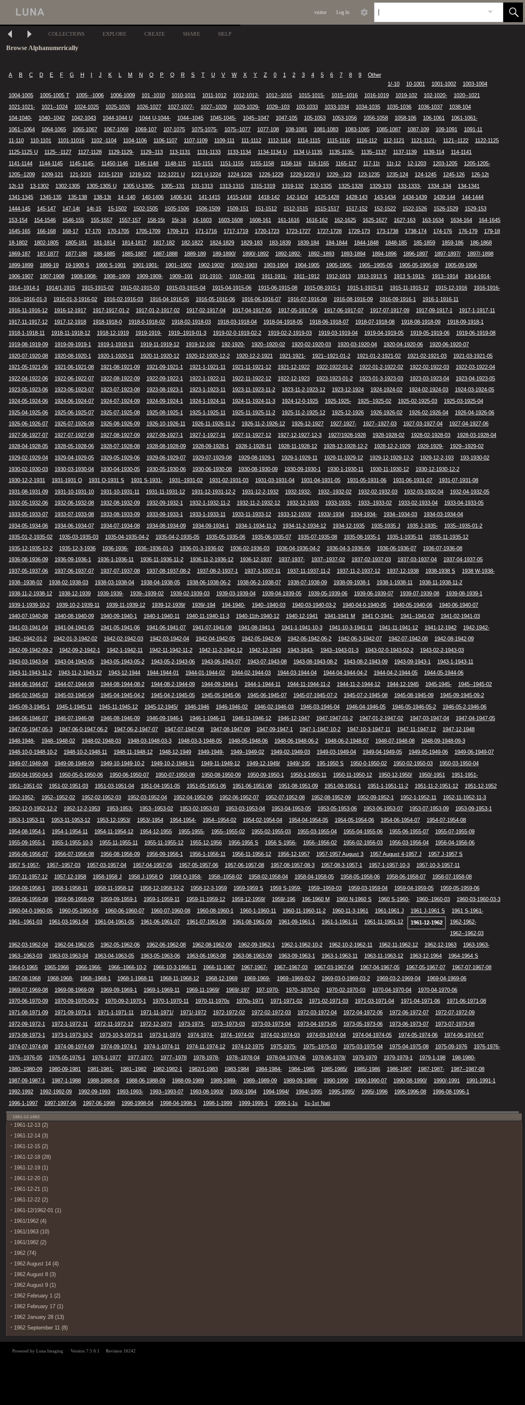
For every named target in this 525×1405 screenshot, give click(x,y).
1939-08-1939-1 (464, 593)
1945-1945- (438, 684)
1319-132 (293, 186)
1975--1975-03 (320, 1046)
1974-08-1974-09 (74, 1046)
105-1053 (315, 118)
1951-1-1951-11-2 (388, 786)
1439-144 (444, 197)
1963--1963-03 (25, 956)
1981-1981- (100, 1069)
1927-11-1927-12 (251, 435)
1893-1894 (353, 254)
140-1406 (153, 197)
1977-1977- (141, 1058)
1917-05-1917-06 (297, 310)
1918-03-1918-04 (237, 322)
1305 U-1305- (139, 186)
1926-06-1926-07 (28, 424)
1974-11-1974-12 (205, 1046)
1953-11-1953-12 (70, 820)
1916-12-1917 (70, 310)
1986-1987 (399, 1069)
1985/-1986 (367, 1069)
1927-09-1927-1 (164, 435)
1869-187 (19, 254)
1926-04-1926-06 (474, 413)
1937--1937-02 (328, 559)
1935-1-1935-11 (405, 537)
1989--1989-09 (260, 1081)
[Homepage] (154, 12)
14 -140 (126, 197)
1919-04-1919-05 (384, 333)
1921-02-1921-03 (427, 356)
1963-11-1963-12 (383, 956)
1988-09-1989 (188, 1081)
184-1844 (336, 243)
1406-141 (181, 197)
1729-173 (359, 231)
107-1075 (174, 129)
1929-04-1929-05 (74, 458)
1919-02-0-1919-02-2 (237, 333)
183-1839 (280, 243)
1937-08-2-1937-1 (217, 571)
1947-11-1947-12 (416, 729)
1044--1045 (190, 118)
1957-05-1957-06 (198, 865)
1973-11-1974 (165, 1035)
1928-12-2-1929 (392, 446)
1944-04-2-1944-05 (396, 673)
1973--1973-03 (228, 1024)
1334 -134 (439, 186)
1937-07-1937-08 (120, 571)
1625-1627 (375, 220)
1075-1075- (205, 129)
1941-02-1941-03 (460, 616)
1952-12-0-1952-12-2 (33, 808)
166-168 (46, 231)
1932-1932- (298, 492)
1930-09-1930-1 (302, 469)
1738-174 (416, 231)
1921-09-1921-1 (164, 367)
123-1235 (369, 175)
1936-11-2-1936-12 (211, 559)
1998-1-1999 (217, 1103)
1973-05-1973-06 (363, 1024)
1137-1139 (405, 152)
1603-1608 (230, 220)
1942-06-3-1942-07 (360, 639)
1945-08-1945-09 (414, 695)
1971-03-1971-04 (374, 1001)
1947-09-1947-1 (274, 729)
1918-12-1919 (113, 333)
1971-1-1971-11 (116, 1012)
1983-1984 (236, 1069)
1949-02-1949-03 (290, 752)
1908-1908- (84, 276)
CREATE (154, 34)
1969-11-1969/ (202, 990)
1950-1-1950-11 (308, 775)
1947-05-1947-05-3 (30, 729)
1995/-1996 (374, 1092)
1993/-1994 (243, 1092)
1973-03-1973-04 (271, 1024)
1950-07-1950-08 (175, 775)
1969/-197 (237, 990)
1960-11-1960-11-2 (304, 911)
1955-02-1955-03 (271, 831)
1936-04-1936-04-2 (298, 548)
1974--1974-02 (237, 1035)
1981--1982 (133, 1069)
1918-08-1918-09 (421, 322)
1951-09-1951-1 (342, 786)
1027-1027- (181, 107)
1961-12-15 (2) (31, 1146)
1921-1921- (292, 356)
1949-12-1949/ (263, 763)
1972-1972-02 (229, 1012)
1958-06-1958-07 (406, 877)
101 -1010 (153, 95)
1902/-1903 (244, 265)
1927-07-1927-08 (74, 435)
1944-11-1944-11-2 (308, 684)
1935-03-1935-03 (78, 537)
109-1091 (446, 129)
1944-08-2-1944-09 (173, 684)
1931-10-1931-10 (74, 492)
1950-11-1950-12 (352, 775)
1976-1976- (487, 1046)
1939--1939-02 (147, 593)
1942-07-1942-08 (408, 639)
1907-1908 (52, 276)
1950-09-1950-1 (265, 775)
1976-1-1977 (106, 1058)
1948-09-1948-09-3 (443, 741)
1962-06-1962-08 (166, 945)
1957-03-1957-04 (106, 865)
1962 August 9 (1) (35, 1285)
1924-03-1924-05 (474, 390)
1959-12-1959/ (248, 899)
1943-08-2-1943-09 (366, 662)
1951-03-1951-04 (114, 786)
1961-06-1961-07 (160, 922)
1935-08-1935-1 (362, 537)
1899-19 (49, 265)
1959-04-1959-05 (414, 888)
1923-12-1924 (348, 390)
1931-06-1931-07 (412, 480)
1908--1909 (117, 276)
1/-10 (393, 84)
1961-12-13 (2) (31, 1125)
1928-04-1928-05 (28, 446)
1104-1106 (135, 140)
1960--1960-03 (433, 899)
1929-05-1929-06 (120, 458)
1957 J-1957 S (445, 854)
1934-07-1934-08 (120, 526)
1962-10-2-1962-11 (350, 945)
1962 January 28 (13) (39, 1317)
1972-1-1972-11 (70, 1024)
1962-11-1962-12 (398, 945)
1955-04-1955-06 (363, 831)
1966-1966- (88, 967)
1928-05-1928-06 (74, 446)
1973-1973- (191, 1024)
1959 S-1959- (285, 888)
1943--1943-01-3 (339, 650)
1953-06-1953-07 (383, 808)
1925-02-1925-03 (417, 401)
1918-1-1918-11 (27, 333)
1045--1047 (256, 118)
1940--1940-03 (268, 605)
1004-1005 (21, 95)
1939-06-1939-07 (373, 593)
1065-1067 (85, 129)
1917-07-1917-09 (389, 310)
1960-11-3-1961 (350, 911)
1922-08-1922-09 (120, 378)
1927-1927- (343, 424)
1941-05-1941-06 (120, 628)
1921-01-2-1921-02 (379, 356)
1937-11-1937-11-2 (308, 571)
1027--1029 (214, 107)
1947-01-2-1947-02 (381, 718)
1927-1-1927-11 (207, 435)
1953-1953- (120, 808)
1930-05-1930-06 (166, 469)
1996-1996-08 (410, 1092)
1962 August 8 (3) (35, 1274)
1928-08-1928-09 (166, 446)
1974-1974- (200, 1035)
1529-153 (475, 209)
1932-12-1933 (303, 503)
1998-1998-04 (137, 1103)
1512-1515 (295, 209)
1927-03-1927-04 (423, 424)
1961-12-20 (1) (31, 1178)
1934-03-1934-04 (443, 514)
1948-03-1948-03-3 (149, 741)
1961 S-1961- (467, 911)
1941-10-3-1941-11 (350, 628)
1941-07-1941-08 (212, 628)
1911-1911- (274, 276)
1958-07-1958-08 (452, 877)
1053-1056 (344, 118)
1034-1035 (368, 107)
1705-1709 (148, 231)
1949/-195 (298, 763)
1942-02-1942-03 (123, 639)
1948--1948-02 (58, 741)
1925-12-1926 (348, 413)
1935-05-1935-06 (225, 537)
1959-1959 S (248, 888)
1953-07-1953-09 (429, 808)
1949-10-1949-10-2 (122, 763)
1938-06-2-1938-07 (259, 582)
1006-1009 (122, 95)
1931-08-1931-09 (28, 492)
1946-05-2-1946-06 (464, 707)
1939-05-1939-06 (327, 593)
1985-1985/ (334, 1069)
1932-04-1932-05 (469, 492)
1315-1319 (263, 186)
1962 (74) (25, 1253)
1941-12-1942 (441, 628)
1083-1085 (357, 129)
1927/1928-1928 (347, 435)
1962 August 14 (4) (36, 1264)
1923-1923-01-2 (334, 378)
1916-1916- (487, 288)
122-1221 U (171, 175)
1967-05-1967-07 (425, 967)
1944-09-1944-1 (219, 684)
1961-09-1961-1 (296, 922)
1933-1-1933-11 (207, 514)
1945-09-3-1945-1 (29, 707)
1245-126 (454, 175)
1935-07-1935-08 (317, 537)
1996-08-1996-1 (451, 1092)
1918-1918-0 (107, 322)
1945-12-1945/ (161, 707)
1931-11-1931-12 (165, 492)
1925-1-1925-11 (207, 413)
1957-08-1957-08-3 (293, 865)
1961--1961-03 (25, 922)
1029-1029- (246, 107)
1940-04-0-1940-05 (364, 605)
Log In (342, 12)
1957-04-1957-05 (152, 865)
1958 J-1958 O (145, 877)
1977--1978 (173, 1058)
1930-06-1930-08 (212, 469)
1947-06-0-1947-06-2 (83, 729)
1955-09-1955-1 (27, 843)
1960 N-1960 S (354, 899)
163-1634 (433, 220)
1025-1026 (117, 107)
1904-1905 (307, 265)
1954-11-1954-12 (113, 831)
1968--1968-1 (95, 978)
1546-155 (73, 220)
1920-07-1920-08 (28, 356)
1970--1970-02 (303, 990)
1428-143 (357, 197)
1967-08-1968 (25, 978)
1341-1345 (21, 197)
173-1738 (387, 231)
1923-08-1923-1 (164, 390)
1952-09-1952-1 (375, 797)
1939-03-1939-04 (236, 593)
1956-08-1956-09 (120, 854)
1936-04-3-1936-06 (348, 548)
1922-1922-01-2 (334, 367)
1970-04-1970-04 (391, 990)
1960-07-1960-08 (170, 911)
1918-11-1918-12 (70, 333)
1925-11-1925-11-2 (253, 413)
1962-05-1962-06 (120, 945)
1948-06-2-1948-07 (347, 741)
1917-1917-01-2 (111, 310)
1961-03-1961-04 (68, 922)
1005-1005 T (54, 95)
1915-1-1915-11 (365, 288)
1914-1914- (478, 276)
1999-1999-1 (253, 1103)
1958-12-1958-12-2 (162, 888)
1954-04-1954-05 (308, 820)
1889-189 (195, 254)
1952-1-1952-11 (418, 797)
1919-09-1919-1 (73, 344)
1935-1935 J (385, 526)
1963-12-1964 (426, 956)
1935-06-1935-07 (271, 537)
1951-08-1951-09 (298, 786)
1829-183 (251, 243)
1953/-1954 (150, 820)
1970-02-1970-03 (345, 990)
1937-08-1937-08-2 (168, 571)
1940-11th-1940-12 (257, 616)
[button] (513, 12)
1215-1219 (110, 175)
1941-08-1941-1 (256, 628)
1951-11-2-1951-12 (436, 786)
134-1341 (468, 186)
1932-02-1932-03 (377, 492)
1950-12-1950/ (395, 775)
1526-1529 (446, 209)
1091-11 (473, 129)
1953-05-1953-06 (337, 808)
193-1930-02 (474, 458)
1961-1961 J (389, 911)
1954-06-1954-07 (400, 820)
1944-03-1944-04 (297, 673)
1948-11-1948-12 (133, 752)
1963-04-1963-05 (114, 956)
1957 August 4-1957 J (396, 854)
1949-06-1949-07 (474, 752)
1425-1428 (327, 197)
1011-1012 (214, 95)
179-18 (492, 231)
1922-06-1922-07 (74, 378)
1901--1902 (178, 265)
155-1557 (101, 220)
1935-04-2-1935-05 (177, 537)
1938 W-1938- (478, 571)
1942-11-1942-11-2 (170, 650)
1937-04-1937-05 (463, 559)
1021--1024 (54, 107)
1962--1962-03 (467, 933)
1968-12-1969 (221, 978)
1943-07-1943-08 (267, 662)
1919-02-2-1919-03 (290, 333)
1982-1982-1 (167, 1069)
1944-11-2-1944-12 (358, 684)
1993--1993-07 (166, 1092)
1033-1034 (336, 107)
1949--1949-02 (247, 752)
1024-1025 (86, 107)
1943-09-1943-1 (412, 662)
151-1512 (266, 209)
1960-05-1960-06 (78, 911)
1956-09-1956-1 (164, 854)
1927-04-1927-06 (468, 424)
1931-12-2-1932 (260, 492)
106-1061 (434, 118)
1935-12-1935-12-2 (30, 548)
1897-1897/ (447, 254)
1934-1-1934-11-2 (255, 526)
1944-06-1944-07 (28, 684)
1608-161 (260, 220)
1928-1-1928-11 (253, 446)
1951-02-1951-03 (68, 786)
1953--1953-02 (156, 808)
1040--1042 (52, 118)
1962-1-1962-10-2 (301, 945)
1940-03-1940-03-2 (314, 605)
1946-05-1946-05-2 (414, 707)
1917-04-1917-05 (252, 310)
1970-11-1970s (212, 1001)
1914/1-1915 (60, 288)
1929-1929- (430, 446)
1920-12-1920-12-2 (208, 356)
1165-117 (346, 163)
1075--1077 (237, 129)
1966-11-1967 (219, 967)
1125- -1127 (57, 152)
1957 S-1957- (24, 865)
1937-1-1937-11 (262, 571)
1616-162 (317, 220)
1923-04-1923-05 (475, 378)
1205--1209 (22, 175)
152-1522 (385, 209)
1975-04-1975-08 (409, 1046)
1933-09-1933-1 (164, 514)
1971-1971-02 (286, 1001)
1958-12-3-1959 (208, 888)
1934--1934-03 (400, 514)
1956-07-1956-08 (74, 854)
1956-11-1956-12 (251, 854)
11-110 (16, 140)
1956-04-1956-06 (455, 843)
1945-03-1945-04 (74, 695)
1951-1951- (465, 775)
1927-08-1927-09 (120, 435)
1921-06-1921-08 (74, 367)
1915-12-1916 (451, 288)
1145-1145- (82, 163)
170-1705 (118, 231)
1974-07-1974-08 (28, 1046)
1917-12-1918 (70, 322)
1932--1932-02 (335, 492)
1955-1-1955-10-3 (72, 843)
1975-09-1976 (451, 1046)
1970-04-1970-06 (437, 990)
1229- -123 (339, 175)
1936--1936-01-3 (154, 548)
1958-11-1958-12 (113, 888)
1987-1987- (431, 1069)
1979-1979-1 (398, 1058)
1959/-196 (283, 899)
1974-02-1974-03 (280, 1035)
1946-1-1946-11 (207, 718)
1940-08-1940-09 (74, 616)
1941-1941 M (339, 616)
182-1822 (192, 243)
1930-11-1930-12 (389, 469)
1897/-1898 (480, 254)
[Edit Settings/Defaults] (364, 12)
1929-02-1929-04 (28, 458)
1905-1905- (339, 265)
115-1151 (202, 163)
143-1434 (385, 197)
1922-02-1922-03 (429, 367)
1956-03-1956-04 (409, 843)
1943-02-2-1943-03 (442, 650)
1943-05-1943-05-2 (122, 662)
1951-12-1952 (481, 786)
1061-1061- (464, 118)
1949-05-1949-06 (428, 752)
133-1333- (409, 186)
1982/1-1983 (203, 1069)
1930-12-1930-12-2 (437, 469)
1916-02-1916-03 (123, 299)
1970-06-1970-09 (28, 1001)
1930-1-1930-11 (345, 469)
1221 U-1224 (206, 175)
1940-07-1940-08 (28, 616)
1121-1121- (423, 140)
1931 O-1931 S (106, 480)
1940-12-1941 (302, 616)
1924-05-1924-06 (28, 401)
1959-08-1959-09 (74, 899)
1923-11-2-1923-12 (303, 390)
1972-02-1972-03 (271, 1012)
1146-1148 (146, 163)
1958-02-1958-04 (268, 877)
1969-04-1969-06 (446, 978)
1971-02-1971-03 (328, 1001)
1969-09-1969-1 (118, 990)
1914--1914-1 (24, 288)
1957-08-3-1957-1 (341, 865)
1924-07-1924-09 (120, 401)
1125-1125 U (23, 152)
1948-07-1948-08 (395, 741)
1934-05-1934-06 (28, 526)
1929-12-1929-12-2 (391, 458)
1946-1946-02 (232, 707)
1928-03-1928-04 (476, 435)
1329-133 (380, 186)
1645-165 (19, 231)
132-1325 (321, 186)
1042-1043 (83, 118)
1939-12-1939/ (168, 605)
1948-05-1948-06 (248, 741)
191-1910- (211, 276)
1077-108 (268, 129)
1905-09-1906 (461, 265)
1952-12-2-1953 (82, 808)
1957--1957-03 (63, 865)
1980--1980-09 (25, 1069)
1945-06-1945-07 (267, 695)
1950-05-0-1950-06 (81, 775)
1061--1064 (22, 129)
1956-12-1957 (294, 854)
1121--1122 (455, 140)
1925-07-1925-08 (120, 413)
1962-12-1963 (441, 945)
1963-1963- (476, 945)
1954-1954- (183, 820)
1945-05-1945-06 (221, 695)
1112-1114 (279, 140)
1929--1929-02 (467, 446)
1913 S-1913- (409, 276)
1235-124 (397, 175)
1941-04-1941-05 (74, 628)
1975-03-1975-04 (363, 1046)
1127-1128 (90, 152)
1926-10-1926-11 (165, 424)
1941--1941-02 (417, 616)
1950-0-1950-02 (368, 763)
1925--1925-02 (374, 401)
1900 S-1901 (111, 265)
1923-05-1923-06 (28, 390)
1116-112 (366, 140)
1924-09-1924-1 (164, 401)
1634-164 (461, 220)
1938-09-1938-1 (351, 582)
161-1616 (288, 220)
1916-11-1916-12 (28, 310)
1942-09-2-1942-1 (79, 650)
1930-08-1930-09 (258, 469)
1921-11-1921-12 (251, 367)
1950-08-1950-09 (221, 775)
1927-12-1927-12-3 (300, 435)
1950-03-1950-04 (459, 763)
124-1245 (425, 175)
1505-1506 (176, 209)
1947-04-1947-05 (475, 718)
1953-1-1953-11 (27, 820)
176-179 (468, 231)
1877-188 (76, 254)
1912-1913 (338, 276)
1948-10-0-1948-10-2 (33, 752)
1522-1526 (414, 209)
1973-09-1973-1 (27, 1035)
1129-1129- (121, 152)
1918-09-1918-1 (465, 322)
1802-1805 (46, 243)
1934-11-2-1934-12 (304, 526)
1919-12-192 (200, 344)
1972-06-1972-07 (409, 1012)
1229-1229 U (305, 175)
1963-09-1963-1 (296, 956)
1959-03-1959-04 (368, 888)
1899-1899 (21, 265)
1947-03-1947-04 (429, 718)
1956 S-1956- (281, 843)
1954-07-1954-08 (446, 820)
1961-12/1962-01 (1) (37, 1210)
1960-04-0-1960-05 (30, 911)
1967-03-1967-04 (334, 967)
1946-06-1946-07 (28, 718)
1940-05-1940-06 (412, 605)
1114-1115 (308, 140)
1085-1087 (388, 129)
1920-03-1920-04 (357, 344)
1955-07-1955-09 (455, 831)
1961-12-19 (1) (31, 1168)
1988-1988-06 (103, 1081)
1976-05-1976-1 (67, 1058)
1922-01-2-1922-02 (381, 367)
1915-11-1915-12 (409, 288)
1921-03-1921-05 (473, 356)
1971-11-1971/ (156, 1012)
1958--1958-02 (225, 877)
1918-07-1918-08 (375, 322)
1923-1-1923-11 (207, 390)
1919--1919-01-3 (187, 333)
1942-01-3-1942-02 (75, 639)
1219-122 (140, 175)
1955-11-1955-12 (163, 843)
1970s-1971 (250, 1001)
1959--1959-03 (325, 888)
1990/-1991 (447, 1081)
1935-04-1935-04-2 (127, 537)
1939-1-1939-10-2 (29, 605)
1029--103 (278, 107)
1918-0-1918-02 (146, 322)
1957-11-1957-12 (28, 877)
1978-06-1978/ (329, 1058)
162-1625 (345, 220)
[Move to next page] (29, 35)
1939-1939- (110, 593)
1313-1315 (231, 186)
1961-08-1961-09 (252, 922)
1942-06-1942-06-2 (309, 639)
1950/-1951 (432, 775)
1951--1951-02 (25, 786)
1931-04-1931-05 (320, 480)
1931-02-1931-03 (229, 480)
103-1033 (307, 107)
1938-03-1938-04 (114, 582)
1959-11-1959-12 (205, 899)
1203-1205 (445, 163)
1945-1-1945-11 (74, 707)
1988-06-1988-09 (145, 1081)
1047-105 (286, 118)
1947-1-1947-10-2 (319, 729)
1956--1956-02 (320, 843)
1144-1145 (51, 163)
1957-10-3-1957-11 (438, 865)
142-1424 (297, 197)
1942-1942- (476, 628)
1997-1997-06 (60, 1103)
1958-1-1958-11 (70, 888)
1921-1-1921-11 (207, 367)
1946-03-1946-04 (320, 707)
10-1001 (415, 84)
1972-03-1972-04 (317, 1012)
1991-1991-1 (480, 1081)
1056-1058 (375, 118)
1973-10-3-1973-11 (121, 1035)
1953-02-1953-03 (199, 808)
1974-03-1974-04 (326, 1035)
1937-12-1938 (403, 571)
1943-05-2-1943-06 (173, 662)
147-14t (71, 209)
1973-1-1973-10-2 (72, 1035)
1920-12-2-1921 (254, 356)
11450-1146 (114, 163)
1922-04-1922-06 (28, 378)
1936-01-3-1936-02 (202, 548)
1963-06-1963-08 (206, 956)
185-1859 (424, 243)
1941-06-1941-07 (166, 628)
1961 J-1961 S (428, 911)
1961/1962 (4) (30, 1221)
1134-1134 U (272, 152)
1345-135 (51, 197)
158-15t (156, 220)
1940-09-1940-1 (118, 616)
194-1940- (233, 605)
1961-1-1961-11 (340, 922)
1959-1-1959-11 (162, 899)
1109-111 (224, 140)
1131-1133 (209, 152)
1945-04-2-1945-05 (173, 695)
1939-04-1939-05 (281, 593)
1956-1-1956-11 (207, 854)
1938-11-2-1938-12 (30, 593)
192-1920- (233, 344)
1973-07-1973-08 (455, 1024)
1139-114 (433, 152)
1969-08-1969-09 (74, 990)
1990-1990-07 (371, 1081)
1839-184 (308, 243)
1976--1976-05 (25, 1058)
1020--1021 (467, 95)
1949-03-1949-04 (336, 752)
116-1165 (318, 163)
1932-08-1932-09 (120, 503)
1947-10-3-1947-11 (368, 729)
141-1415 (209, 197)
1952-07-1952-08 (285, 797)
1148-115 (175, 163)
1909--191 (181, 276)
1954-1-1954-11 (70, 831)
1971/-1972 (193, 1012)
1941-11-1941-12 (398, 628)
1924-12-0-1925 (300, 401)
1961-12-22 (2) (31, 1200)
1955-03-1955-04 (317, 831)
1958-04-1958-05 (314, 877)
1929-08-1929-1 (256, 458)
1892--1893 (321, 254)
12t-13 (16, 186)
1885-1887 (134, 254)
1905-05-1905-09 (418, 265)
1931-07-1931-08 (458, 480)
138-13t (102, 197)
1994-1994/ (276, 1092)
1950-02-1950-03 (413, 763)
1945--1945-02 (475, 684)
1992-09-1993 (94, 1092)
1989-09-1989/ (300, 1081)
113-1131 (179, 152)
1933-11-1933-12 (251, 514)
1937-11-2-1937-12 (358, 571)
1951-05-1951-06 (206, 786)
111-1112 (251, 140)
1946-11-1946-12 (251, 718)
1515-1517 (327, 209)
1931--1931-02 (186, 480)
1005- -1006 (90, 95)
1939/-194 (203, 605)
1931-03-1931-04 (274, 480)
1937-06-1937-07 (74, 571)
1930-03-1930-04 (74, 469)
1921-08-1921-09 (120, 367)
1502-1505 (145, 209)
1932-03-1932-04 (423, 492)
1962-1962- (463, 922)
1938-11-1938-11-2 (440, 582)
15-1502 (117, 209)
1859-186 (452, 243)
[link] (490, 12)
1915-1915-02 (98, 288)
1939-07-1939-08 (419, 593)
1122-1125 (487, 140)
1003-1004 (475, 84)
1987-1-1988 (66, 1081)
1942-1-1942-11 (125, 650)
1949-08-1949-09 (74, 763)
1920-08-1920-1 (73, 356)
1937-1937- (291, 559)
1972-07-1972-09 (455, 1012)
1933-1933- (338, 503)
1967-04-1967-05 (379, 967)
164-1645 (489, 220)
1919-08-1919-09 (28, 344)
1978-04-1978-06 (286, 1058)
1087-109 (418, 129)
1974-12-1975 (248, 1046)
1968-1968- (60, 978)
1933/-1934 (331, 514)
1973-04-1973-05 (317, 1024)
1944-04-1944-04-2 (345, 673)
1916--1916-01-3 (28, 299)
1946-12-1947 (294, 718)
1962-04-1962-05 (74, 945)
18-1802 (18, 243)
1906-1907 (21, 276)
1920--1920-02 (268, 344)
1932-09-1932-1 (164, 503)
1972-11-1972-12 (113, 1024)
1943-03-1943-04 (28, 662)
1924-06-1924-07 (74, 401)
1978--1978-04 (243, 1058)
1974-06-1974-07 (464, 1035)
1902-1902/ (211, 265)
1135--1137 (373, 152)
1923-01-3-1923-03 (381, 378)
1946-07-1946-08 (74, 718)
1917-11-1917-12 (28, 322)
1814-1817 (134, 243)
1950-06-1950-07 (129, 775)
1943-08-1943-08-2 (315, 662)
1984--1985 (301, 1069)
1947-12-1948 (459, 729)
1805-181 (76, 243)
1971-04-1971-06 (420, 1001)
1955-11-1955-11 (118, 843)
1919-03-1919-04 (338, 333)
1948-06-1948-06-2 (296, 741)
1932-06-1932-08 (74, 503)
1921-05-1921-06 (28, 367)
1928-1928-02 (388, 435)
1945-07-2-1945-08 (366, 695)
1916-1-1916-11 (440, 299)
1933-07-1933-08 (74, 514)
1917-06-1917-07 (343, 310)
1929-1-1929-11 (299, 458)
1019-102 (406, 95)
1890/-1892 (255, 254)
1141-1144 (20, 163)
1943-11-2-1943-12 (80, 673)
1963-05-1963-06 (160, 956)
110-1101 (40, 140)
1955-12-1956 (206, 843)
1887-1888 (165, 254)
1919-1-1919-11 (116, 344)
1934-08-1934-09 (166, 526)
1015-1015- (312, 95)
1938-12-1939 (75, 593)
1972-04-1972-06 (363, 1012)
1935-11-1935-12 (448, 537)
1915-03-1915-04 (185, 288)
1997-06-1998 (99, 1103)
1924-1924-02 (386, 390)
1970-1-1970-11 (171, 1001)
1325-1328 (350, 186)
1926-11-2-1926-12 (263, 424)
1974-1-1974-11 (162, 1046)
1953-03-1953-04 (245, 808)
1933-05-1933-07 (28, 514)
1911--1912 (307, 276)
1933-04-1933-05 (464, 503)
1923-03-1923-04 (429, 378)
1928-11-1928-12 (297, 446)
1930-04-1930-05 (120, 469)
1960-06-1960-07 (124, 911)
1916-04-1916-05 (169, 299)
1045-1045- (223, 118)
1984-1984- (269, 1069)
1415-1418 (239, 197)
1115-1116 (338, 140)
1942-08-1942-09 (454, 639)
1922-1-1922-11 (207, 378)
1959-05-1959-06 (459, 888)
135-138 (77, 197)
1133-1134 (239, 152)
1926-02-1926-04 (428, 413)
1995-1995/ (342, 1092)
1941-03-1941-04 (28, 628)
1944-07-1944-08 (74, 684)
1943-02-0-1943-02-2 (389, 650)
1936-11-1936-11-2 (161, 559)
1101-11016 (71, 140)
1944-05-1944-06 (443, 673)
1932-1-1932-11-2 (209, 503)
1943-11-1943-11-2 (30, 673)
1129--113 (151, 152)
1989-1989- (223, 1081)
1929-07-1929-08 (212, 458)
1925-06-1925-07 (74, 413)
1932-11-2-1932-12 (258, 503)
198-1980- (463, 1058)
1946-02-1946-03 (274, 707)
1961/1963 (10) (31, 1232)
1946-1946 (197, 707)
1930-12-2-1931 (27, 480)
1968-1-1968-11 (135, 978)
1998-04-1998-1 (178, 1103)
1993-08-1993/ (207, 1092)
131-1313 (202, 186)
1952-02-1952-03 (101, 797)
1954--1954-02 (219, 820)
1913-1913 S (372, 276)
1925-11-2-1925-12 (303, 413)
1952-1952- (22, 797)
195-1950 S (330, 763)
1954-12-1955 (156, 831)
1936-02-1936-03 (249, 548)
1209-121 (52, 175)
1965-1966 (56, 967)
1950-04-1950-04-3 (30, 775)
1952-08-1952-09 (331, 797)
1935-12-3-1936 (77, 548)
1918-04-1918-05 (283, 322)
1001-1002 (443, 84)
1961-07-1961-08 (206, 922)
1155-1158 (262, 163)
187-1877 (48, 254)
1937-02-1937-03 (371, 559)
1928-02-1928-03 (430, 435)
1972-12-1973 (156, 1024)
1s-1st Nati (317, 1103)
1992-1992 (21, 1092)
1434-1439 (414, 197)
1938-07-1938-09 (307, 582)
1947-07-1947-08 (184, 729)
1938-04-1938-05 (160, 582)
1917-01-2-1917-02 (158, 310)
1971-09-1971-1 (73, 1012)
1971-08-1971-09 (28, 1012)
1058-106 (405, 118)
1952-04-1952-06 (193, 797)
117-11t (371, 163)
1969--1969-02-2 (296, 978)
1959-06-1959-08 (28, 899)
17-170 (93, 231)
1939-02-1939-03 (190, 593)
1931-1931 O (67, 480)
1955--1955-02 (228, 831)
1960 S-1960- (394, 899)
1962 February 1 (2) (37, 1296)
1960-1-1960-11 (258, 911)
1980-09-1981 (65, 1069)
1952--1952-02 (58, 797)
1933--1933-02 (375, 503)
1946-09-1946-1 (164, 718)
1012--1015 (279, 95)
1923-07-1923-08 (120, 390)
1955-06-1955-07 (409, 831)
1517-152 (357, 209)
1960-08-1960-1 (215, 911)
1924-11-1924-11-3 (253, 401)
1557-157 (130, 220)
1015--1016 (344, 95)
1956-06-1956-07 (28, 854)
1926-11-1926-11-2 (213, 424)
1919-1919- (148, 333)
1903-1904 (276, 265)
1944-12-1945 (403, 684)
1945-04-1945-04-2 (122, 695)
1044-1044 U (117, 118)
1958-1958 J (107, 877)
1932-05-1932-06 (28, 503)
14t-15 (94, 209)
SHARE (191, 34)
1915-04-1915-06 (231, 288)
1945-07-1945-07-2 (315, 695)
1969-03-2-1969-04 (398, 978)
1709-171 (178, 231)
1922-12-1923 (294, 378)
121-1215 (80, 175)
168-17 (70, 231)
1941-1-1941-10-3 (301, 628)
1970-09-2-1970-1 (125, 1001)
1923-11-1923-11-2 (253, 390)
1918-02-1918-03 (191, 322)
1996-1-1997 (23, 1103)
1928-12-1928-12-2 (346, 446)
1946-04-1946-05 (366, 707)
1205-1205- (477, 163)
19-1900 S (77, 265)
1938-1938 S (440, 571)
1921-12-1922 (294, 367)
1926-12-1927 (308, 424)
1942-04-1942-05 (215, 639)
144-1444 (473, 197)
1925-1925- (338, 401)
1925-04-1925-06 (28, 413)
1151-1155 (232, 163)
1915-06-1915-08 (277, 288)
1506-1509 (208, 209)
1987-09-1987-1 (27, 1081)
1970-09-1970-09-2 (76, 1001)
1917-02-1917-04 (206, 310)
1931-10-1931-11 (119, 492)
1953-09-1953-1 (473, 808)
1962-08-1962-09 (212, 945)
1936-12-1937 (256, 559)
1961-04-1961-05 (114, 922)
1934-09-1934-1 (210, 526)
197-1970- (267, 990)
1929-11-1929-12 (343, 458)
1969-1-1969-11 (162, 990)
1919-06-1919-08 (475, 333)
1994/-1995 (309, 1092)
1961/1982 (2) (30, 1242)
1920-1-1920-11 (116, 356)
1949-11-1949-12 (220, 763)
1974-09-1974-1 (118, 1046)
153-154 (18, 220)
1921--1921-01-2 (331, 356)
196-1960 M (316, 899)
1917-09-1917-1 (434, 310)
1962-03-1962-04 (28, 945)
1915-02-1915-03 (140, 288)
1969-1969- (257, 978)
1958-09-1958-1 (27, 888)
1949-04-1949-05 (382, 752)
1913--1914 (445, 276)
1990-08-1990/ (410, 1081)
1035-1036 (399, 107)
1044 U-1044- (155, 118)
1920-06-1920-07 (449, 344)
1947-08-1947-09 (230, 729)
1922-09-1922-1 (164, 378)
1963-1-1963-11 (340, 956)
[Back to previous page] (10, 35)
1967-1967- (254, 967)
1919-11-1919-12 (159, 344)
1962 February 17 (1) (38, 1306)
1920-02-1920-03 (311, 344)
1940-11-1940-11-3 (207, 616)
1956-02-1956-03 (363, 843)
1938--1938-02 (25, 582)
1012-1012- (246, 95)
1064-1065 (53, 129)
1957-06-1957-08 (244, 865)
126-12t (480, 175)
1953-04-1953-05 (291, 808)
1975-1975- (283, 1046)
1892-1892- (288, 254)
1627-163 (404, 220)
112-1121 (393, 140)
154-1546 (45, 220)
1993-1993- (130, 1092)
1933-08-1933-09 (120, 514)
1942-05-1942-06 (261, 639)
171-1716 (206, 231)
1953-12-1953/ (113, 820)
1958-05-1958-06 (360, 877)
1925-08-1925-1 (164, 413)
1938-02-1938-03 (68, 582)
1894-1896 (384, 254)
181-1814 (104, 243)
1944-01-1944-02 (205, 673)
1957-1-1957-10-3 (389, 865)
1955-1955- (191, 831)
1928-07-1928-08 (120, 446)
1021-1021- (22, 107)
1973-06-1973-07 (409, 1024)
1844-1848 (366, 243)
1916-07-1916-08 (307, 299)
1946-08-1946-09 (120, 718)
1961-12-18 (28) (32, 1157)
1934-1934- (364, 514)
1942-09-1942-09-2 (30, 650)
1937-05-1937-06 (28, 571)
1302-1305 (67, 186)
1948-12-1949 (175, 752)
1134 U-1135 (307, 152)
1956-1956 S (243, 843)
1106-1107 (165, 140)
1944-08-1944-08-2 (122, 684)
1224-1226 (240, 175)
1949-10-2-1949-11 (172, 763)
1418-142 (269, 197)
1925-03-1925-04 (463, 401)
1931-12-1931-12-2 (213, 492)
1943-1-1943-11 (455, 662)
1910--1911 (242, 276)
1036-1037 (430, 107)
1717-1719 (236, 231)
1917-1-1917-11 (477, 310)
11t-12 (393, 163)
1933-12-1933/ (294, 514)
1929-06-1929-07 (166, 458)
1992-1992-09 (56, 1092)
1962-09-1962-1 (256, 945)
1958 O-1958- (186, 877)
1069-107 (146, 129)
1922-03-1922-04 (475, 367)
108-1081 (296, 129)
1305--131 (173, 186)
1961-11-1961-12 (383, 922)
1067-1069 (116, 129)
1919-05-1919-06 (430, 333)
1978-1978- (206, 1058)
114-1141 (461, 152)
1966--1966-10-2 (127, 967)
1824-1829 (222, 243)
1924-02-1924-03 (428, 390)
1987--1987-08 (467, 1069)
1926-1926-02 (386, 413)
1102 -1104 (103, 140)
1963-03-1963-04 (68, 956)
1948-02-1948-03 (101, 741)
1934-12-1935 (349, 526)
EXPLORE (114, 34)
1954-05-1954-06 (354, 820)
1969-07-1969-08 (28, 990)
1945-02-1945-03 (28, 695)
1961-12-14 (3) (31, 1136)
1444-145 (19, 209)
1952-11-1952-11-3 (464, 797)
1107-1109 (196, 140)
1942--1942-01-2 (28, 639)
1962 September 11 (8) (41, 1328)
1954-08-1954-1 (27, 831)
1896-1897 (415, 254)
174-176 (442, 231)
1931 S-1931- (146, 480)
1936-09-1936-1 (73, 559)
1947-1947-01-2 (334, 718)
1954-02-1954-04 (262, 820)
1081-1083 (326, 129)
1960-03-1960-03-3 (478, 899)
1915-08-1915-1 (322, 288)
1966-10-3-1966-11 (174, 967)
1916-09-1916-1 (397, 299)
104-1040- (20, 118)
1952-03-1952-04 (147, 797)
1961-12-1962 (427, 923)
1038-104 (460, 107)
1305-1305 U (101, 186)
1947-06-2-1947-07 (136, 729)
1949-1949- (211, 752)
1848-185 (396, 243)
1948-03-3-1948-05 (200, 741)
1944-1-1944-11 (262, 684)
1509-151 (238, 209)
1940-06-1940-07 (458, 605)
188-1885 (104, 254)
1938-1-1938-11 (395, 582)
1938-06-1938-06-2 (209, 582)
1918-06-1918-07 (329, 322)
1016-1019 (376, 95)
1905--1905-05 (376, 265)
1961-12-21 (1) (31, 1189)
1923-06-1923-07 (74, 390)
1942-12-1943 (265, 650)
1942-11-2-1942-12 (220, 650)
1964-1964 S (463, 956)
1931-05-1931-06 (366, 480)
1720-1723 (267, 231)
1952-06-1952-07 (239, 797)
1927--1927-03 (380, 424)
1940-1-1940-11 (162, 616)
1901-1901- (145, 265)
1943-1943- (301, 650)
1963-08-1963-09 (252, 956)
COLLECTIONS (66, 34)
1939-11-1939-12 (125, 605)
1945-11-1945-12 (118, 707)
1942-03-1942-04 (169, 639)
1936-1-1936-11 (116, 559)
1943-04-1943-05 (74, 662)
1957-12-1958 (70, 877)
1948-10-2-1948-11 (85, 752)
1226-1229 (271, 175)
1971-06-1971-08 (466, 1001)
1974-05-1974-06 (418, 1035)
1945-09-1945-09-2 (462, 695)
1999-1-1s (286, 1103)
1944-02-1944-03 (251, 673)
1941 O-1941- (378, 616)
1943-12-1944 (124, 673)
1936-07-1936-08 (442, 548)
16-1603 (202, 220)
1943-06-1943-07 (221, 662)
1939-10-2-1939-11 (78, 605)
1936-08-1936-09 (28, 559)
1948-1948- (22, 741)
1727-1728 (329, 231)
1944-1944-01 (163, 673)
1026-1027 (149, 107)
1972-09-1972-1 (27, 1024)
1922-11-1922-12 (251, 378)
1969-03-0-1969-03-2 (346, 978)
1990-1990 (336, 1081)
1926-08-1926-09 (120, 424)
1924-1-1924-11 (207, 401)
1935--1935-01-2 (463, 526)
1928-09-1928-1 (210, 446)
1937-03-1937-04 (417, 559)
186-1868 (481, 243)
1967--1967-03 (291, 967)
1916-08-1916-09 (353, 299)
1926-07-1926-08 (74, 424)
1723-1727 (298, 231)
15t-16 (178, 220)
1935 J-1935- (422, 526)
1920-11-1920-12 (159, 356)
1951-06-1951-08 (252, 786)
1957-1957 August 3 (339, 854)
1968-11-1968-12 (179, 978)
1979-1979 (364, 1058)
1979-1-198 (432, 1058)
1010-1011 (183, 95)
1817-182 (164, 243)
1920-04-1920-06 (403, 344)
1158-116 (291, 163)
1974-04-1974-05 (372, 1035)
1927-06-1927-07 (28, 435)
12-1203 (416, 163)
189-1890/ (224, 254)
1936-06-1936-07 (396, 548)
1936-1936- (115, 548)
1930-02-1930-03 (28, 469)
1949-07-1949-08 (28, 763)
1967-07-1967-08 (471, 967)
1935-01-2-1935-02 (30, 537)
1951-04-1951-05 (160, 786)
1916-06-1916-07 (261, 299)
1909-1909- (150, 276)
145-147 (46, 209)
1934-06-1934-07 (74, 526)
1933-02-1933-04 (418, 503)
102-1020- (435, 95)
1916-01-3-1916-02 (75, 299)
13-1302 (39, 186)
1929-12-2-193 (437, 458)
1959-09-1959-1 (118, 899)
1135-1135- (341, 152)
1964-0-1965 (23, 967)
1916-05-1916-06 (215, 299)
